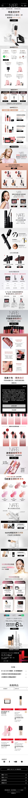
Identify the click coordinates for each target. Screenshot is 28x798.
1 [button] (13, 43)
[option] (14, 26)
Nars (3, 8)
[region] (14, 398)
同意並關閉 (14, 409)
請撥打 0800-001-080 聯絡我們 (14, 769)
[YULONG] (26, 742)
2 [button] (15, 43)
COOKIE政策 (20, 790)
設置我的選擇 (14, 405)
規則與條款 (13, 790)
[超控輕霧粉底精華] (21, 701)
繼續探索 (24, 386)
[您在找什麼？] (22, 5)
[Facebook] (9, 762)
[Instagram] (4, 761)
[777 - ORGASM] (12, 742)
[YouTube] (15, 761)
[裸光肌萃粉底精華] (21, 731)
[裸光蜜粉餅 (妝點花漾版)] (7, 701)
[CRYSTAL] (12, 712)
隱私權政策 (7, 790)
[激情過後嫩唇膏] (7, 731)
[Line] (22, 761)
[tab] (14, 774)
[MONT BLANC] (26, 712)
